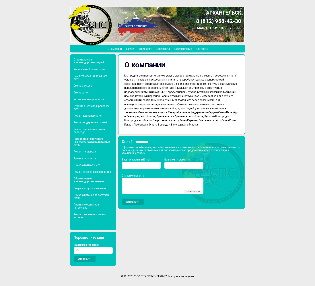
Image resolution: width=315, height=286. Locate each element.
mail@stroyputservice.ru (219, 28)
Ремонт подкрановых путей (90, 122)
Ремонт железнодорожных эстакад (90, 216)
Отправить (84, 258)
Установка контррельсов (89, 99)
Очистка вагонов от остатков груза (91, 196)
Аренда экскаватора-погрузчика (87, 206)
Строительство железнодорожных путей (89, 61)
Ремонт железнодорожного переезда (90, 131)
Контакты (202, 48)
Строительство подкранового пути (92, 107)
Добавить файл (193, 192)
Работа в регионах (136, 26)
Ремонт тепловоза (85, 151)
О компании (115, 48)
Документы (163, 48)
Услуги (130, 48)
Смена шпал (81, 92)
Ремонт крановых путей (88, 115)
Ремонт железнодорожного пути (90, 77)
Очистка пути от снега (87, 165)
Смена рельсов (83, 85)
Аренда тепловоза (85, 158)
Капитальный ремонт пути (90, 69)
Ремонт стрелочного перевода (92, 171)
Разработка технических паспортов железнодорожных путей (92, 141)
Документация (183, 48)
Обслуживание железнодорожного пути (89, 180)
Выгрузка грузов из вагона (90, 188)
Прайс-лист (145, 48)
